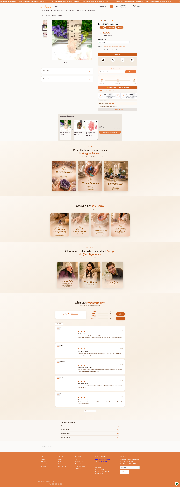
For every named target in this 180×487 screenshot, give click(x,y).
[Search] (111, 6)
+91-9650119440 (26, 1)
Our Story (60, 459)
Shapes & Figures (45, 463)
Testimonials (61, 463)
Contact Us (78, 468)
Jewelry (43, 459)
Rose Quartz (47, 15)
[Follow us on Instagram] (56, 484)
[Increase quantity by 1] (116, 49)
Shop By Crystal (70, 10)
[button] (136, 6)
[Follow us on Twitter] (53, 484)
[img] (81, 331)
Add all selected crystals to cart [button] (110, 132)
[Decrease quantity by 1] (107, 49)
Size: (102, 39)
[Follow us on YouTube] (61, 484)
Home (42, 15)
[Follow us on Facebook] (50, 484)
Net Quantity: (101, 49)
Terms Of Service (79, 463)
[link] (65, 125)
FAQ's (76, 459)
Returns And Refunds (80, 461)
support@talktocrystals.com (37, 1)
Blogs (59, 461)
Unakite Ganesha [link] (78, 132)
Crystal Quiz (91, 10)
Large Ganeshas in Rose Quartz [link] (90, 133)
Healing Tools (44, 461)
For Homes (43, 466)
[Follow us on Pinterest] (58, 484)
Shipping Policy (62, 466)
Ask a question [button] (120, 318)
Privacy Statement (80, 466)
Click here (111, 103)
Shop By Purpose (58, 10)
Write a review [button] (120, 314)
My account (123, 7)
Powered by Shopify (42, 483)
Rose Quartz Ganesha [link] (65, 132)
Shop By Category (45, 10)
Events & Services (81, 10)
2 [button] (88, 410)
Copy (117, 95)
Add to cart (118, 54)
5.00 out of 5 (74, 314)
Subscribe (124, 472)
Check (130, 71)
